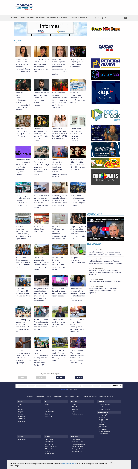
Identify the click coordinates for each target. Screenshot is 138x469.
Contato (79, 396)
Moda (47, 407)
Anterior (42, 377)
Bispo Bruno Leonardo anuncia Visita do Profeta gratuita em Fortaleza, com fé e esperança (103, 290)
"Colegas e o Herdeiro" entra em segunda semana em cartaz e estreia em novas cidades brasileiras (105, 272)
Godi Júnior (102, 407)
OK (111, 462)
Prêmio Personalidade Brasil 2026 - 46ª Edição (105, 281)
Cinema (20, 409)
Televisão (75, 407)
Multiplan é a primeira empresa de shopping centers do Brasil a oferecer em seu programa (105, 253)
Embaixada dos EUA (51, 446)
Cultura (14, 18)
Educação (21, 414)
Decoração (21, 421)
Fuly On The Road (77, 446)
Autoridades (75, 409)
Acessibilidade (57, 396)
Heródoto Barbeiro (104, 409)
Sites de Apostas (50, 453)
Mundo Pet (48, 416)
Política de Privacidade (106, 396)
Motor (74, 404)
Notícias (30, 18)
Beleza (47, 409)
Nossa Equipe (40, 396)
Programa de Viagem (78, 444)
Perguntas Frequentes (90, 396)
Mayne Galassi (103, 429)
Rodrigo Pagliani (103, 415)
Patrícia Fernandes (104, 431)
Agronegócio (22, 439)
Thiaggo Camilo (103, 419)
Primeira (22, 377)
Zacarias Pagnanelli (104, 404)
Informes (74, 18)
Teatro (20, 404)
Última (79, 377)
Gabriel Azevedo (103, 434)
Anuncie (48, 396)
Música (20, 407)
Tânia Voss (102, 417)
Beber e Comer (49, 411)
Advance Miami (49, 449)
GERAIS (47, 451)
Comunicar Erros (69, 396)
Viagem (20, 411)
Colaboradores (52, 18)
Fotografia (21, 416)
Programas (84, 18)
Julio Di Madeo (103, 427)
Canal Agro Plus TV (77, 449)
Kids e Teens (49, 442)
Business (64, 18)
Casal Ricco (102, 424)
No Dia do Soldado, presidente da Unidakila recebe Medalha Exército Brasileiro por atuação (105, 262)
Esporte (47, 414)
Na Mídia (74, 411)
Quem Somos (29, 396)
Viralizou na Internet (78, 414)
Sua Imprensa (49, 444)
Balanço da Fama (77, 451)
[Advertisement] (86, 8)
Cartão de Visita (76, 439)
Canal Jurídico (49, 439)
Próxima (60, 377)
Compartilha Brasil (77, 442)
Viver (22, 18)
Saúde (47, 404)
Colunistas (40, 18)
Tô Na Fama (102, 422)
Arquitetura (21, 419)
